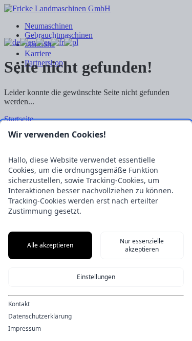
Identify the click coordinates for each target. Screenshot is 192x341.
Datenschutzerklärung (40, 316)
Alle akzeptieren (50, 245)
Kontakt (19, 304)
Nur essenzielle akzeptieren (142, 245)
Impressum (24, 329)
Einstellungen (96, 276)
